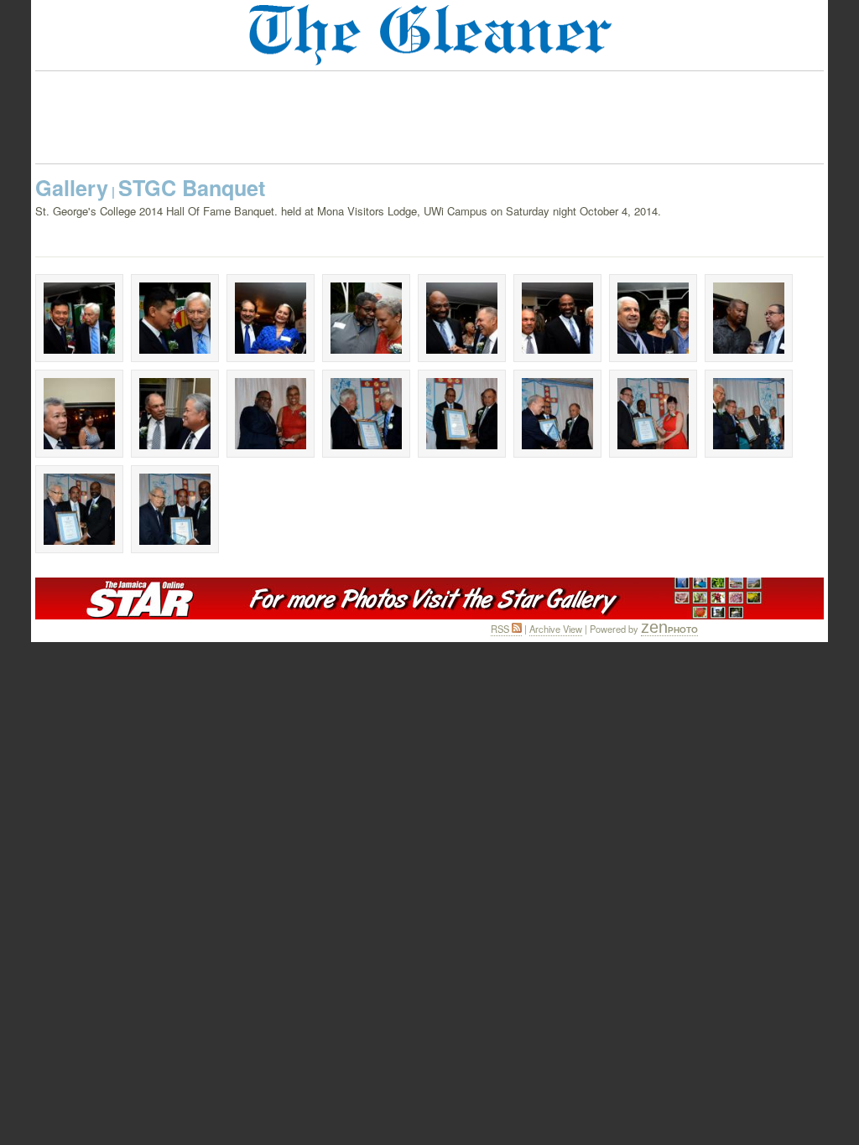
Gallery (71, 188)
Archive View (555, 628)
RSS (501, 628)
